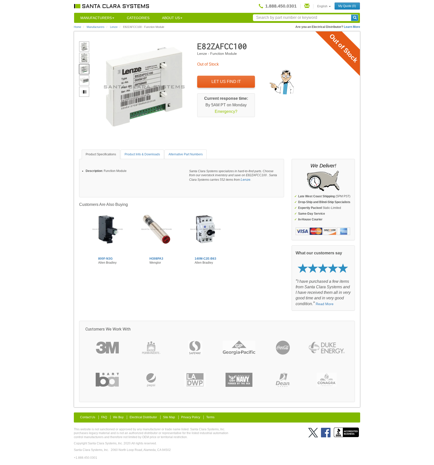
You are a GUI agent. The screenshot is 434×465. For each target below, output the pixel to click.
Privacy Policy (190, 417)
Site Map (169, 417)
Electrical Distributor (143, 417)
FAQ (104, 417)
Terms (210, 417)
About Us (171, 18)
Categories (138, 18)
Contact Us (87, 417)
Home (77, 26)
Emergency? (226, 111)
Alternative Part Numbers (186, 154)
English (322, 6)
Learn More (352, 27)
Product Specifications (101, 154)
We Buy (118, 417)
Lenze (245, 179)
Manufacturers (96, 18)
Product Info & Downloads (142, 154)
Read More (325, 304)
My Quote (347, 6)
